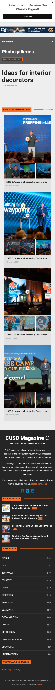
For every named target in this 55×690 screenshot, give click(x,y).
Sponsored (8, 647)
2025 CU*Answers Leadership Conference (26, 258)
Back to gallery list (12, 59)
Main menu (8, 41)
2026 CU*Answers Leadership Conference (26, 182)
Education (7, 595)
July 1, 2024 (12, 338)
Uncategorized (10, 654)
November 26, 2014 (11, 86)
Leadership (8, 610)
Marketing (7, 602)
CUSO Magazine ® (28, 438)
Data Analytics (10, 617)
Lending (6, 624)
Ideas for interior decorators (26, 76)
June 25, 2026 (13, 186)
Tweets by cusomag (11, 669)
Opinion (6, 558)
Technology (8, 573)
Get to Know (8, 632)
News (5, 565)
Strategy (7, 580)
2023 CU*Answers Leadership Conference (26, 411)
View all (49, 110)
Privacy (40, 684)
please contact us (39, 484)
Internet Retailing (12, 639)
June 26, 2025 (13, 262)
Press (5, 587)
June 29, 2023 (13, 415)
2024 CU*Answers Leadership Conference (26, 335)
